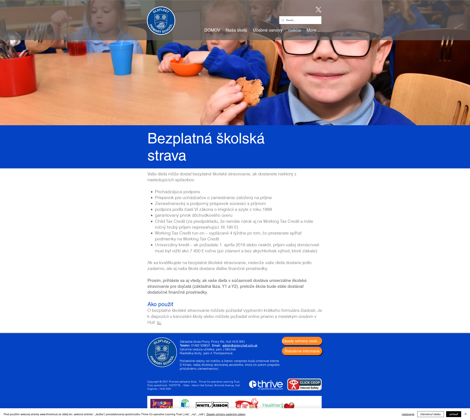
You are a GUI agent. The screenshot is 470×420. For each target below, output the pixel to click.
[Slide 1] (235, 116)
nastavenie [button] (408, 414)
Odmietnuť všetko (430, 414)
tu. (159, 322)
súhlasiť (453, 414)
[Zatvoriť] (465, 414)
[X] (318, 9)
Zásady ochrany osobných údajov (225, 414)
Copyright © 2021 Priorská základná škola (172, 381)
